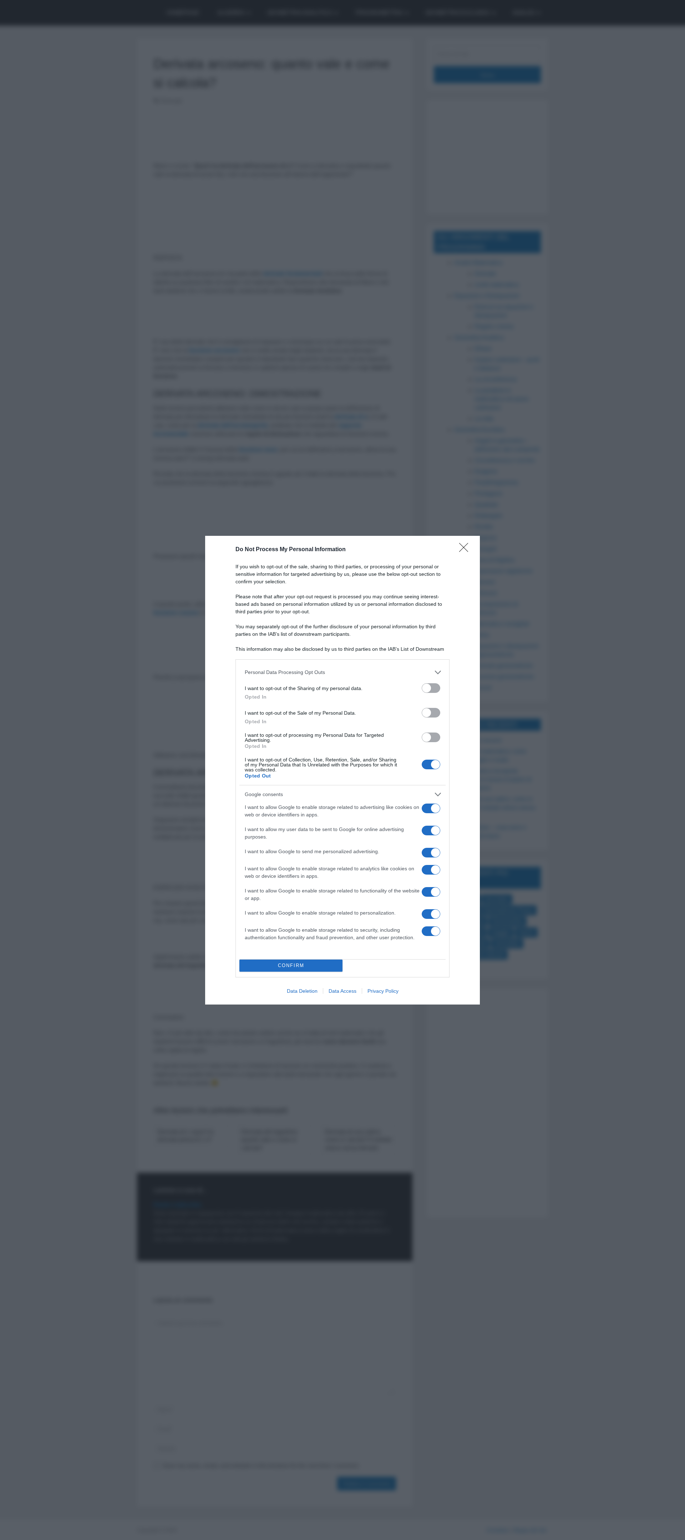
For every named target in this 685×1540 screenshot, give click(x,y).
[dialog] (342, 770)
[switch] (431, 688)
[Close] (466, 550)
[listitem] (342, 672)
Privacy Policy (383, 991)
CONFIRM (291, 965)
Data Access (342, 991)
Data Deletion (302, 991)
